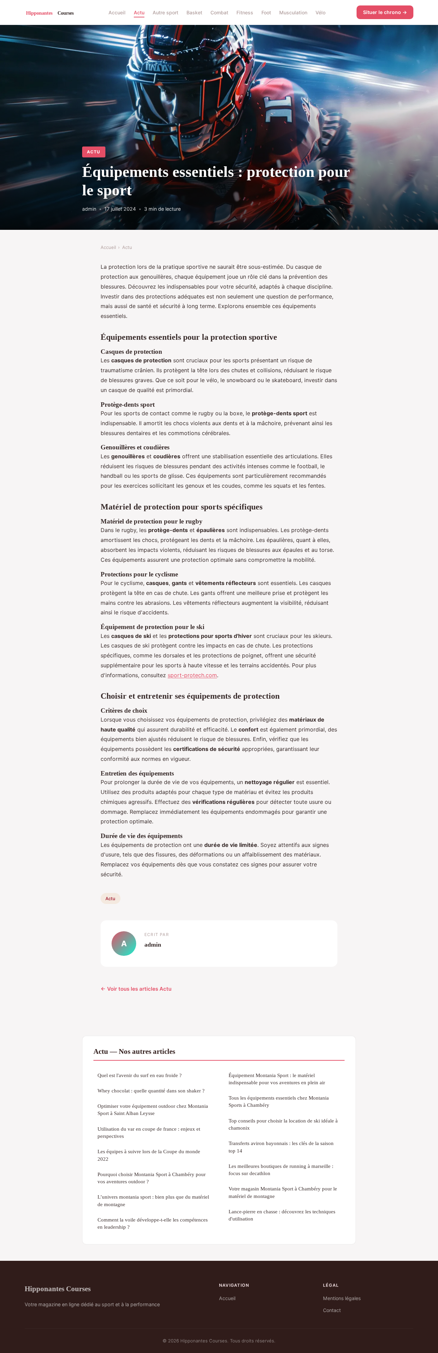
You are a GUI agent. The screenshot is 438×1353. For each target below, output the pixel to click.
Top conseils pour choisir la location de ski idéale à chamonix (283, 1124)
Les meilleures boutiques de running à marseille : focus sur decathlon (281, 1169)
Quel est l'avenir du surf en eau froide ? (140, 1075)
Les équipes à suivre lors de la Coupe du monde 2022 (149, 1154)
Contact (332, 1310)
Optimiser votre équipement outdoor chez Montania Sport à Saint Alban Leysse (153, 1109)
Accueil (117, 12)
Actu (139, 12)
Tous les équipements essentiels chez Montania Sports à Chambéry (279, 1101)
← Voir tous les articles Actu (136, 989)
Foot (266, 12)
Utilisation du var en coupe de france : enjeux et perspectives (149, 1132)
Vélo (320, 12)
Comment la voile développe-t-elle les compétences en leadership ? (153, 1223)
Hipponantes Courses (58, 1289)
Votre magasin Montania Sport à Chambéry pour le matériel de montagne (283, 1192)
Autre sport (165, 12)
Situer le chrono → (385, 12)
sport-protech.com (192, 675)
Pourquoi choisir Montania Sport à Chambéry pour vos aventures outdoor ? (152, 1177)
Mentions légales (342, 1298)
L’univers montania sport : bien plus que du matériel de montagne (153, 1200)
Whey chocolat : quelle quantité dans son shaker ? (151, 1090)
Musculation (293, 12)
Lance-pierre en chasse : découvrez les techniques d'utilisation (282, 1215)
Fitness (244, 12)
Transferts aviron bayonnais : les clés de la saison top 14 (281, 1146)
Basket (194, 12)
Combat (219, 12)
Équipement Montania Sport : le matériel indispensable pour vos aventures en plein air (277, 1078)
